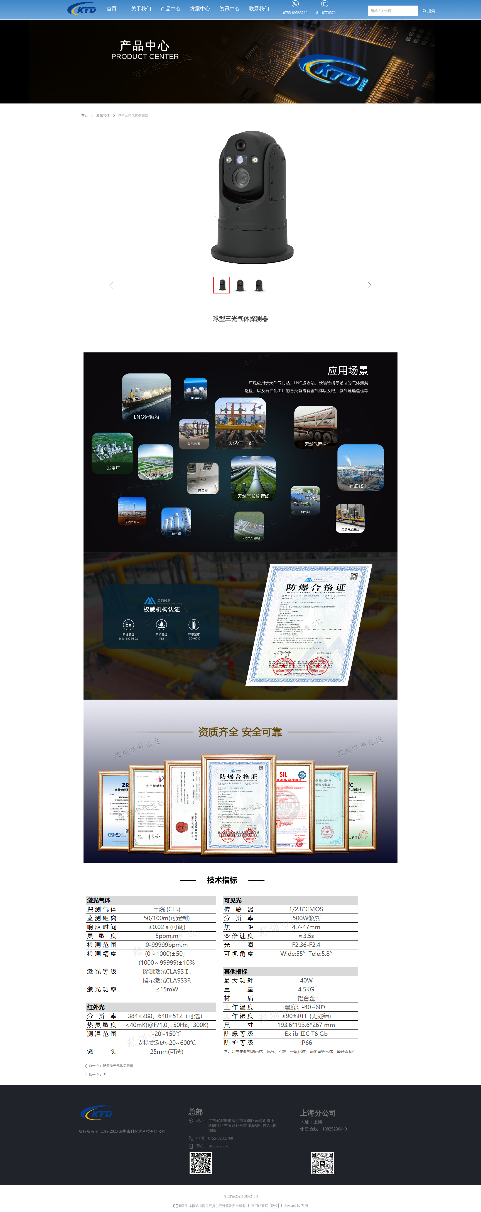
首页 (84, 115)
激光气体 (103, 115)
